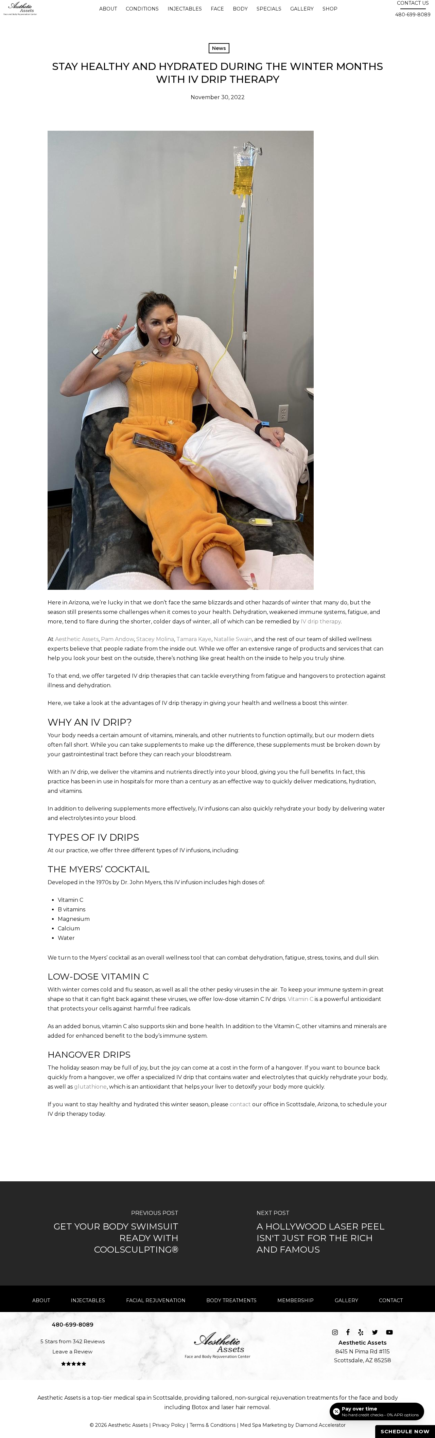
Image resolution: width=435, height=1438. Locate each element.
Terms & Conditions (213, 1425)
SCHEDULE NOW (405, 1431)
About (41, 1300)
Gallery (346, 1300)
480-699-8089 (413, 15)
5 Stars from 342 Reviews (72, 1341)
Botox (200, 1407)
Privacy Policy (168, 1425)
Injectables (88, 1300)
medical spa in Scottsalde (148, 1398)
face (365, 1398)
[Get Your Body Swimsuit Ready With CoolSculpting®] (109, 1233)
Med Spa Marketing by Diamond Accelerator (293, 1425)
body (391, 1398)
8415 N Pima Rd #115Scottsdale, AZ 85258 (362, 1352)
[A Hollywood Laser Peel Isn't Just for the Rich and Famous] (326, 1233)
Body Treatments (231, 1300)
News (219, 48)
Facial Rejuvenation (156, 1300)
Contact (391, 1300)
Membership (295, 1300)
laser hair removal (245, 1407)
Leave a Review (72, 1351)
